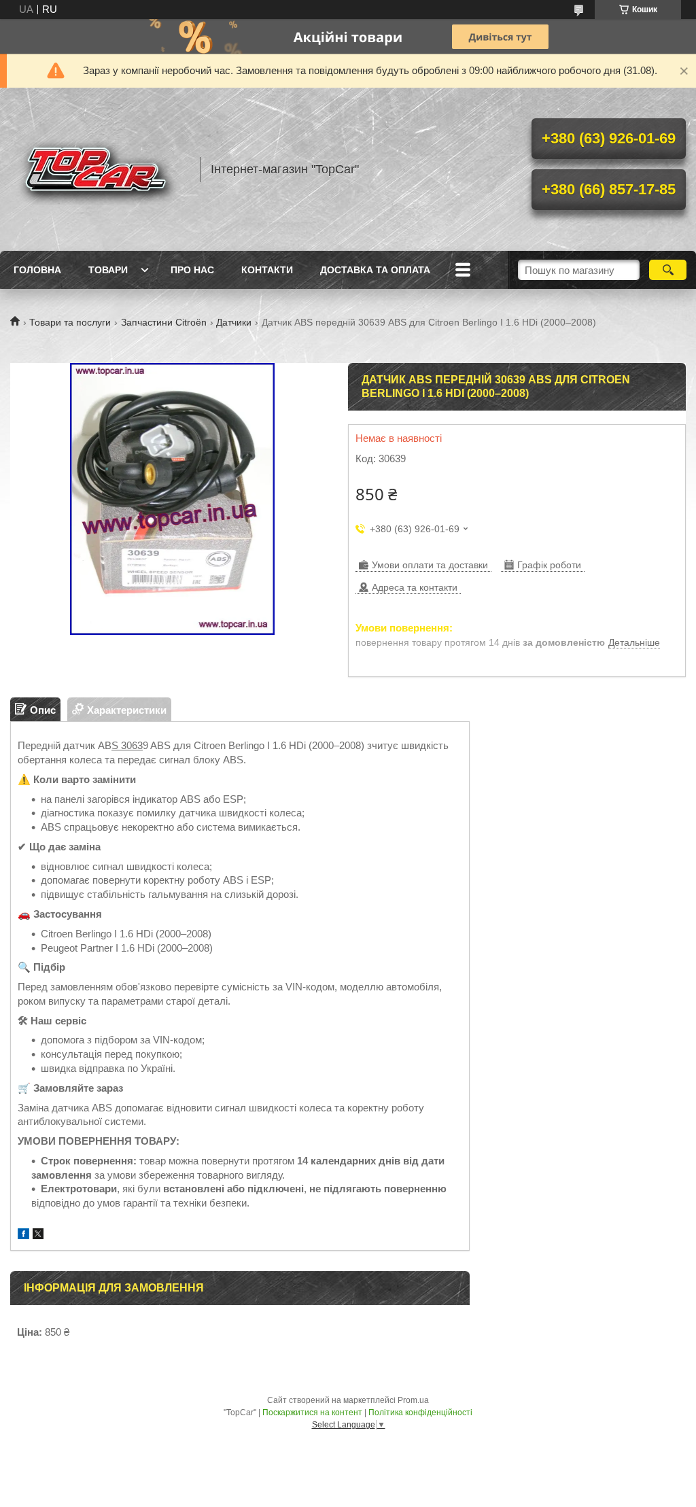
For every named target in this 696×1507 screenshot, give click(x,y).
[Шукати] (667, 270)
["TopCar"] (98, 169)
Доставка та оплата (375, 269)
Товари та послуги (70, 322)
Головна (37, 269)
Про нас (192, 269)
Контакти (267, 269)
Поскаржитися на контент (312, 1412)
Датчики (233, 322)
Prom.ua (413, 1400)
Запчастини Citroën (164, 322)
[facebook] (23, 1235)
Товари (108, 269)
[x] (38, 1235)
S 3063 (127, 745)
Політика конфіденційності (420, 1412)
